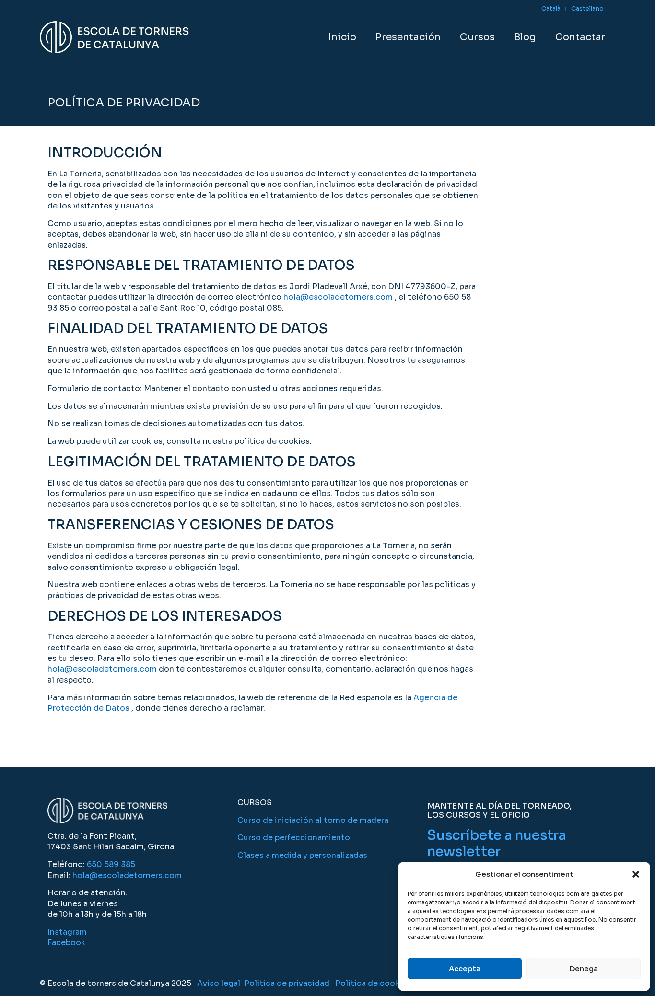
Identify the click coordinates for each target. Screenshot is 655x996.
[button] (636, 874)
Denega (584, 968)
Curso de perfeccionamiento (293, 838)
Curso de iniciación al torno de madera (312, 820)
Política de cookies (373, 983)
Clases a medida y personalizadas (302, 855)
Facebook (66, 943)
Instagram (67, 932)
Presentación (408, 37)
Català (551, 8)
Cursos (477, 37)
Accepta (464, 968)
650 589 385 (111, 864)
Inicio (342, 37)
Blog (525, 37)
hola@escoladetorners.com (338, 297)
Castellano (587, 8)
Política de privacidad (286, 983)
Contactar (580, 37)
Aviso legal (218, 983)
